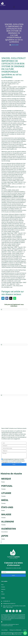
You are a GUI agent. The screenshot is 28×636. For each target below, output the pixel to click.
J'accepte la (12, 462)
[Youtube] (17, 611)
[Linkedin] (7, 611)
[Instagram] (20, 611)
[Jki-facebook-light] (10, 611)
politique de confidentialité (14, 462)
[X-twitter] (13, 611)
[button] (14, 7)
